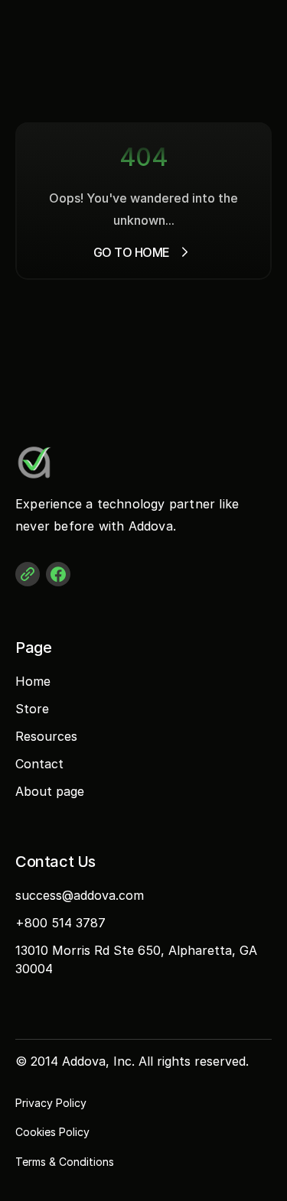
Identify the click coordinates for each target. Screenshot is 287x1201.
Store (32, 708)
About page (49, 791)
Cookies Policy (52, 1131)
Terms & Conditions (64, 1161)
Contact (39, 763)
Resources (46, 736)
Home (33, 681)
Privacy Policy (50, 1102)
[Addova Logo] (76, 462)
